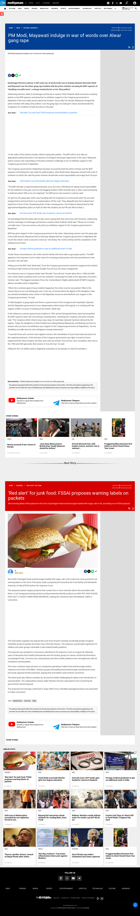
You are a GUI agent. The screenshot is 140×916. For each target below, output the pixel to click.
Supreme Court (17, 701)
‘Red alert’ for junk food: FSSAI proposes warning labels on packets (48, 112)
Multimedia (108, 8)
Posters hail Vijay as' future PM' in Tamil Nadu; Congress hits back (120, 817)
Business (54, 8)
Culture (112, 889)
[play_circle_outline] (21, 427)
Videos (9, 439)
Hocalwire (85, 908)
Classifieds (46, 3)
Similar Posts (9, 749)
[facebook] (9, 75)
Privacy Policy (75, 898)
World (26, 8)
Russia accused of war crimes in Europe (21, 445)
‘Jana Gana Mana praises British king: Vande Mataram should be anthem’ (52, 446)
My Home (12, 8)
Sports (63, 8)
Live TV (38, 3)
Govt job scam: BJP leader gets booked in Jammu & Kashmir (46, 213)
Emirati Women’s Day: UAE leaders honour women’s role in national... (85, 446)
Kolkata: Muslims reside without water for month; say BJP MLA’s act (86, 817)
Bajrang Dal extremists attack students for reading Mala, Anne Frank (52, 817)
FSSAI (34, 701)
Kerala (40, 849)
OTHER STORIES (12, 416)
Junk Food (27, 701)
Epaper (31, 3)
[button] (3, 3)
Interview (75, 849)
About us (56, 898)
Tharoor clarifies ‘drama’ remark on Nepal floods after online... (19, 855)
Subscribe (55, 3)
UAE (73, 439)
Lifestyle (97, 8)
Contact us (65, 898)
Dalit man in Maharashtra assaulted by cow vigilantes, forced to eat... (17, 817)
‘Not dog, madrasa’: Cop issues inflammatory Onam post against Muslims (52, 856)
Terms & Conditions (88, 898)
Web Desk (19, 573)
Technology (87, 8)
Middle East (44, 8)
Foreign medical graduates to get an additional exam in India (46, 248)
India (20, 8)
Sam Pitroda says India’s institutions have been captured (86, 855)
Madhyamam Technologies (66, 908)
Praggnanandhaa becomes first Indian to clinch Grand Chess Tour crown (118, 446)
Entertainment (74, 8)
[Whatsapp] (16, 75)
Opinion (34, 8)
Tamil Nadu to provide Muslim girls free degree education (44, 181)
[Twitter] (13, 75)
